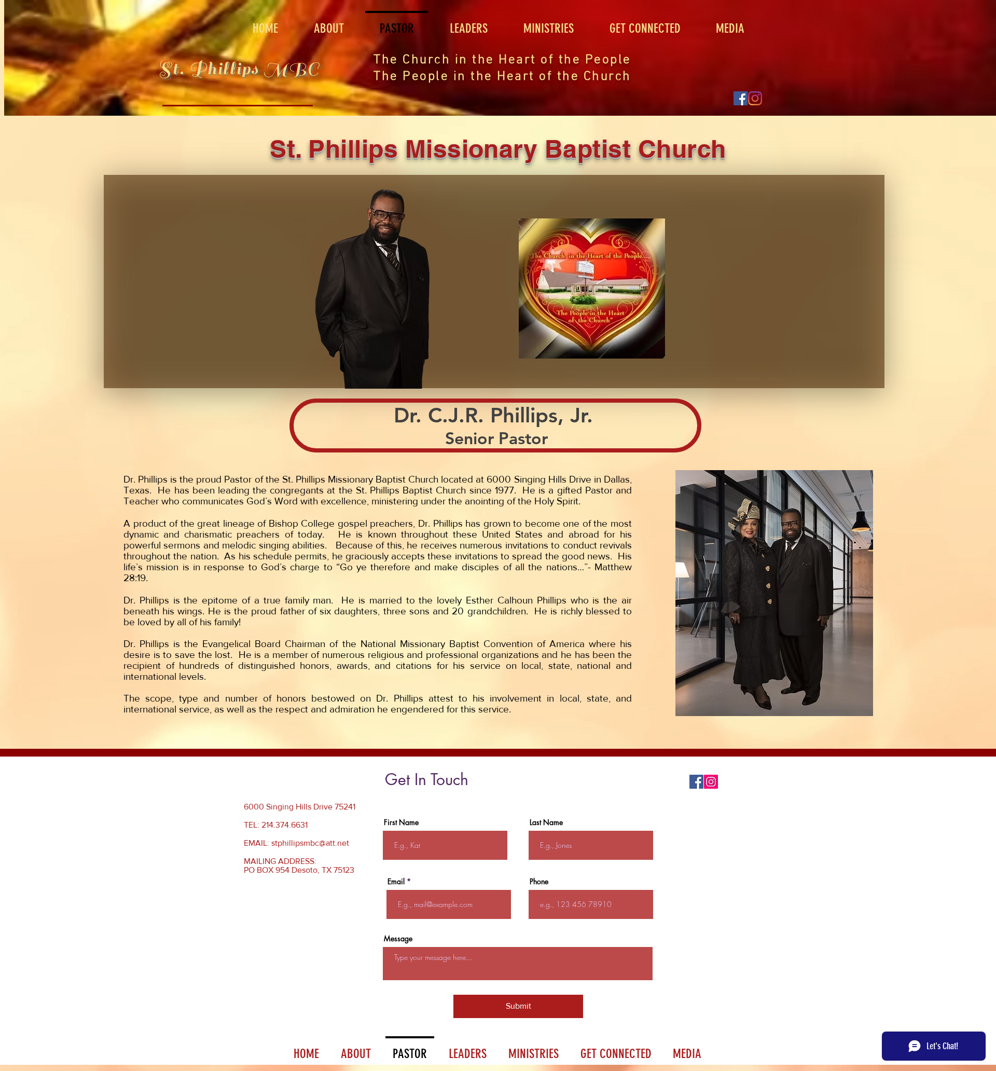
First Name (401, 822)
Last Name (546, 822)
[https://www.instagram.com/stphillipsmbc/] (755, 98)
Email (396, 881)
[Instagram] (711, 782)
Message (398, 938)
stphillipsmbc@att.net (310, 843)
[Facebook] (741, 98)
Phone (539, 881)
